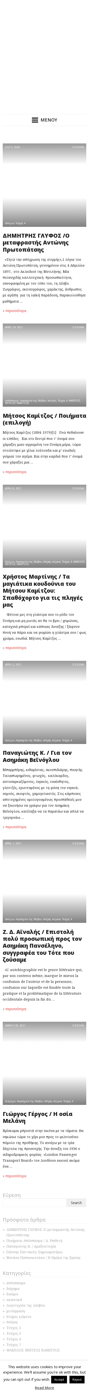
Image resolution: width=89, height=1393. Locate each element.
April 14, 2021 (14, 327)
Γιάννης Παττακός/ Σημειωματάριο (34, 1252)
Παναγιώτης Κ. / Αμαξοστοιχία (31, 1246)
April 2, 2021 (13, 664)
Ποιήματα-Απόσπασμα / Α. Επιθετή (34, 1240)
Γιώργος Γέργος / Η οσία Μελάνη (37, 1117)
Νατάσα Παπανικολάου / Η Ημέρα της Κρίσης (43, 1257)
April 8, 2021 (13, 488)
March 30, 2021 (15, 1025)
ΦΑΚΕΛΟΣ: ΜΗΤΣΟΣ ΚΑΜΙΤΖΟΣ (33, 1350)
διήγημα (10, 1101)
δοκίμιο (9, 223)
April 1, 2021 (13, 843)
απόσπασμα (12, 400)
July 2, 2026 (12, 147)
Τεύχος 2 (13, 1327)
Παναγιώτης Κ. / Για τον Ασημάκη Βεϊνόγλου (37, 756)
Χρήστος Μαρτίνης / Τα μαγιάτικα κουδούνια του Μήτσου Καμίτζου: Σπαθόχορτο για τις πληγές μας (43, 590)
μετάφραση (15, 1311)
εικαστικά (14, 1299)
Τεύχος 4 (20, 223)
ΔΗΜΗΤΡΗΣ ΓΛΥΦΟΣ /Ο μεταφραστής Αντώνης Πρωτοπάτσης (36, 242)
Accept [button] (59, 1379)
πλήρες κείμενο (52, 561)
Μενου (49, 120)
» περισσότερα (14, 310)
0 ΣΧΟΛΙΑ (78, 147)
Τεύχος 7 (13, 1344)
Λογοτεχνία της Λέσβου (33, 400)
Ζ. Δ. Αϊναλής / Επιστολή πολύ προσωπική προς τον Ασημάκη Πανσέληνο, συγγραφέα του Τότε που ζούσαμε (42, 946)
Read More (44, 1387)
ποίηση (51, 400)
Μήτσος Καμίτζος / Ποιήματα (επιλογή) (44, 419)
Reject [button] (77, 1379)
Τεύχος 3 (13, 1333)
